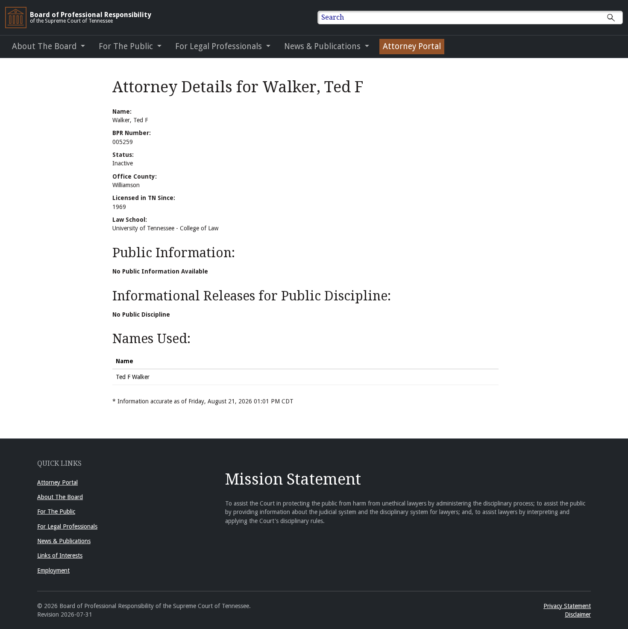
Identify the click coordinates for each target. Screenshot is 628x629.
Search (332, 17)
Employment (53, 570)
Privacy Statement (567, 606)
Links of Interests (59, 555)
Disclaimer (578, 614)
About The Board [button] (45, 46)
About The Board (60, 497)
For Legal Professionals (67, 526)
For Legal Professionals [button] (219, 46)
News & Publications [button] (323, 46)
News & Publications (64, 541)
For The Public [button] (127, 46)
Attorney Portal (412, 46)
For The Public (56, 511)
